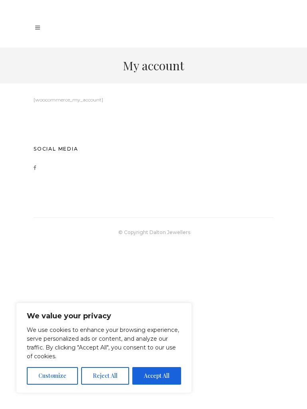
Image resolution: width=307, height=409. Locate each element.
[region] (104, 348)
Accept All (156, 375)
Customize (52, 375)
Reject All (105, 375)
